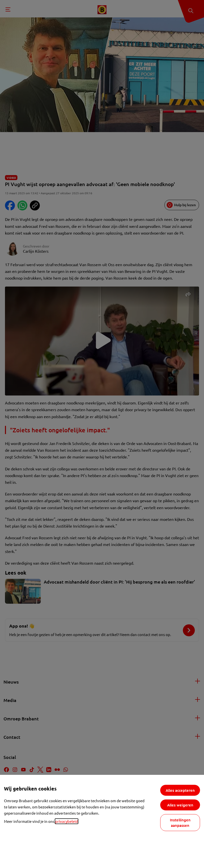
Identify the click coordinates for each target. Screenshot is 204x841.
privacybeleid (66, 821)
